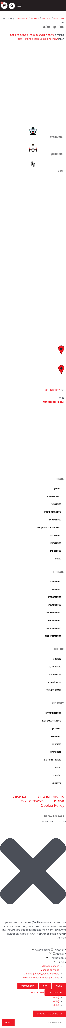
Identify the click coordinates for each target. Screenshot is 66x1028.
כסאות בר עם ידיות (54, 620)
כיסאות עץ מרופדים (54, 496)
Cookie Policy (52, 805)
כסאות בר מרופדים (54, 597)
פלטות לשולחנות (55, 674)
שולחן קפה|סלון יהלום (28, 38)
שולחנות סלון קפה (19, 35)
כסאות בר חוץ (56, 736)
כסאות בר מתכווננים (54, 628)
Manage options (50, 966)
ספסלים (58, 559)
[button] (19, 5)
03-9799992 (52, 390)
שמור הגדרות (55, 992)
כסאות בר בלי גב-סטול (53, 636)
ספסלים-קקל (56, 744)
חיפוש (8, 1022)
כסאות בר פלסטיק (54, 605)
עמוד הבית (58, 18)
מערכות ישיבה (55, 752)
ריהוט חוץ (46, 18)
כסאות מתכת (56, 504)
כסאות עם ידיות (55, 551)
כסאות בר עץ (56, 589)
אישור (59, 986)
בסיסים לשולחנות (54, 682)
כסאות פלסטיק (55, 535)
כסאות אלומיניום (55, 520)
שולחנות (58, 767)
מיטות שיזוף (56, 783)
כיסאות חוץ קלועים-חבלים (51, 721)
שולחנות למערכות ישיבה (27, 18)
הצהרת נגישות (32, 801)
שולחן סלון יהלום (49, 38)
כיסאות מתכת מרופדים (52, 512)
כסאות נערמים (55, 543)
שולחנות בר (57, 659)
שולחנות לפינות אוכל (53, 690)
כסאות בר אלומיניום (54, 612)
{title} (56, 997)
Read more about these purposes (41, 977)
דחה (45, 986)
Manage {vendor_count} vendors (41, 973)
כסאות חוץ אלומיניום (53, 713)
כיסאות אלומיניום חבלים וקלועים (49, 527)
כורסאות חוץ (56, 728)
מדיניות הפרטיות (51, 796)
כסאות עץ (57, 488)
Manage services (49, 969)
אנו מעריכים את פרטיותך (49, 1013)
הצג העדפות (27, 986)
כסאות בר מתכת (55, 581)
